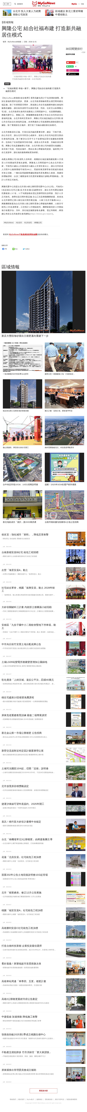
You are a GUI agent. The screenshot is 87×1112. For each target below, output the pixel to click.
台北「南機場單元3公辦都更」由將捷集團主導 (27, 839)
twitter (27, 249)
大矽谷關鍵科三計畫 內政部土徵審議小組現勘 (27, 607)
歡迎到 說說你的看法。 (26, 234)
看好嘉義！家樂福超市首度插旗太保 (21, 963)
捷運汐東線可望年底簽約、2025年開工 (23, 804)
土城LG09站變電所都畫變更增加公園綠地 (24, 662)
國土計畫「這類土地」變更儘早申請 (58, 411)
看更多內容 (43, 1091)
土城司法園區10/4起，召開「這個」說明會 (25, 768)
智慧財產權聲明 (72, 1099)
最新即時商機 (70, 54)
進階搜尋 (20, 4)
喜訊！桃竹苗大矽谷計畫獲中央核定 (21, 821)
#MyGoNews (9, 222)
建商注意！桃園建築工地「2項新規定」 (60, 374)
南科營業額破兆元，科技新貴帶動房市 (59, 447)
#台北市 (19, 222)
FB (6, 249)
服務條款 (39, 1099)
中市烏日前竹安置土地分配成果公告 (21, 644)
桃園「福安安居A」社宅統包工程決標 (22, 910)
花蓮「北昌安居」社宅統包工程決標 (21, 857)
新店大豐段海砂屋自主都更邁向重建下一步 (25, 335)
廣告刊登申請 (59, 1099)
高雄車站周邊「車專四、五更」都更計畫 (24, 981)
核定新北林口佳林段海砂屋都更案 (16, 411)
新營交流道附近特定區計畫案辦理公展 (23, 750)
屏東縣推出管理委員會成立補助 (19, 1070)
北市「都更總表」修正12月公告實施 (21, 892)
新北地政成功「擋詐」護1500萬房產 (19, 522)
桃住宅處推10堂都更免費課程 (18, 697)
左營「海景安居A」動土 (15, 570)
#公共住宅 (28, 222)
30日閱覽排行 (74, 48)
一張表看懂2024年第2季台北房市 (16, 374)
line (16, 249)
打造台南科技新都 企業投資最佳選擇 (22, 945)
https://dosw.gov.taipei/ (41, 214)
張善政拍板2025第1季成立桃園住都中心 (24, 1034)
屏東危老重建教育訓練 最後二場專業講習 (24, 715)
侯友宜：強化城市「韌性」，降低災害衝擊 (25, 534)
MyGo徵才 (30, 1099)
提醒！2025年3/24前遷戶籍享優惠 (60, 484)
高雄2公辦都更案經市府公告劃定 (20, 999)
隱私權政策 (49, 1099)
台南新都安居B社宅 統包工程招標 (20, 552)
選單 (7, 4)
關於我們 (21, 1099)
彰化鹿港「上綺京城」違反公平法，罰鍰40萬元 (28, 679)
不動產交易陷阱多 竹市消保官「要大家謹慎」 (27, 1052)
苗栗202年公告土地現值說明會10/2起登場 (25, 874)
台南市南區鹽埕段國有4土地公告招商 (62, 522)
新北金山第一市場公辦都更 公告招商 (22, 733)
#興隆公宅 (38, 222)
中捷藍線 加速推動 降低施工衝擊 (19, 1016)
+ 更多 (83, 52)
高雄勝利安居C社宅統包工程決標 (20, 928)
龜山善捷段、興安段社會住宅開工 (16, 447)
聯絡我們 (13, 1099)
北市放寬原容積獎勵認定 (15, 786)
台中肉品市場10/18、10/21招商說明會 (20, 484)
